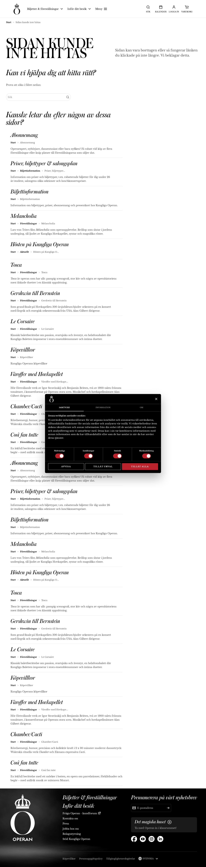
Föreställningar (28, 223)
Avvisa (66, 466)
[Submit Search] (68, 97)
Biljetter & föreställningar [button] (43, 8)
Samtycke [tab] (64, 407)
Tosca (16, 265)
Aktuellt (24, 252)
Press (66, 823)
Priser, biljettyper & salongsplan (44, 164)
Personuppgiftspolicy (91, 858)
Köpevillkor (23, 350)
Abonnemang (24, 135)
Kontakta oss (70, 818)
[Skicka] (168, 808)
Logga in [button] (174, 12)
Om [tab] (141, 407)
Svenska (148, 858)
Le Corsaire (23, 322)
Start (8, 22)
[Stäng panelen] (156, 398)
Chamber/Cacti (26, 407)
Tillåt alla (140, 466)
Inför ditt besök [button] (77, 8)
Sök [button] (148, 12)
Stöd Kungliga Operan (76, 838)
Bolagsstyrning (72, 833)
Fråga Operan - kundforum (80, 813)
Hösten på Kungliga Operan (40, 245)
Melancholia (23, 216)
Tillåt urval (103, 466)
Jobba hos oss (71, 828)
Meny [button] (98, 8)
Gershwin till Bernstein (35, 293)
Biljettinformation (30, 170)
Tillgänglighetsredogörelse (120, 858)
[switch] (88, 455)
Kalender (160, 12)
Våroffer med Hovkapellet (37, 374)
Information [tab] (103, 407)
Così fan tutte (24, 435)
